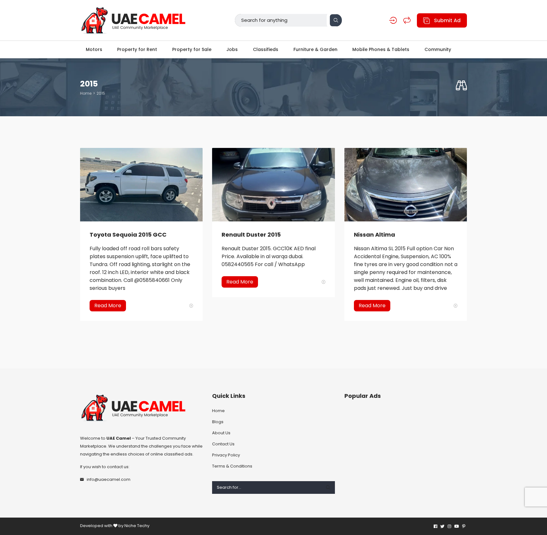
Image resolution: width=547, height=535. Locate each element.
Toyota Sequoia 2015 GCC (128, 234)
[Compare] (407, 20)
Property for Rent (137, 49)
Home (85, 93)
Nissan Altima (374, 234)
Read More (107, 305)
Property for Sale (191, 49)
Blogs (217, 422)
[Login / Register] (393, 20)
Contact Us (223, 444)
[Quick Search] (461, 86)
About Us (221, 433)
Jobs (232, 49)
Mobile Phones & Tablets (380, 49)
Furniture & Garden (315, 49)
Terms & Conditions (232, 466)
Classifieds (265, 49)
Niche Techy (136, 526)
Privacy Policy (226, 455)
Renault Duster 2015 (251, 234)
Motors (94, 49)
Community (437, 49)
